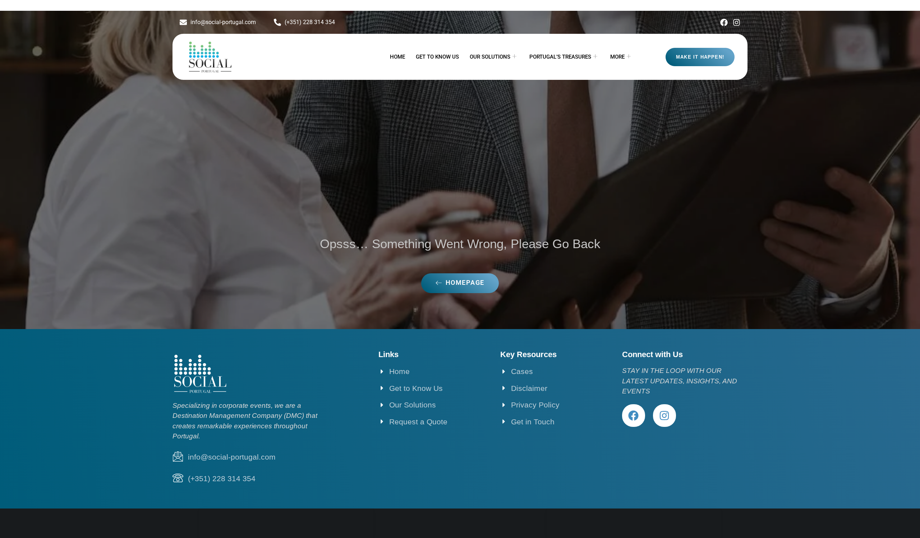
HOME (397, 57)
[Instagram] (736, 22)
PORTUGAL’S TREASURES (560, 57)
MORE (617, 57)
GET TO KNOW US (437, 57)
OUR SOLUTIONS (490, 57)
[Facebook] (724, 22)
